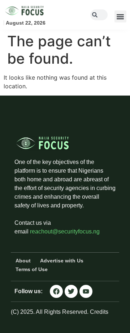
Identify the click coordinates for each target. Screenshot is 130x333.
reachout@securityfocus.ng (65, 231)
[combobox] (99, 14)
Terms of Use (32, 269)
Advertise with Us (61, 261)
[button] (120, 16)
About (23, 261)
